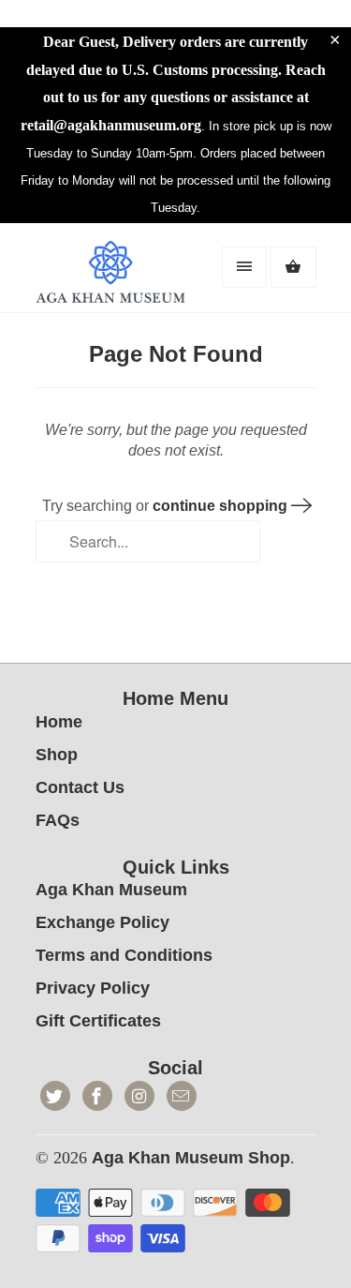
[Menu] (244, 267)
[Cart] (293, 267)
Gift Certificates (98, 1020)
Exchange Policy (102, 922)
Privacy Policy (93, 988)
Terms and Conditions (124, 955)
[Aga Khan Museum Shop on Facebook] (97, 1096)
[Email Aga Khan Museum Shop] (182, 1096)
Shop (57, 754)
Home (59, 721)
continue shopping (222, 506)
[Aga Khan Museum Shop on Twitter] (55, 1096)
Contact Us (80, 787)
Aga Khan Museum (111, 889)
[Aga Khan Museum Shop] (110, 274)
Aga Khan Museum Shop (191, 1157)
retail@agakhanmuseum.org (111, 125)
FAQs (58, 820)
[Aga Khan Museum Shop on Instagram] (139, 1096)
